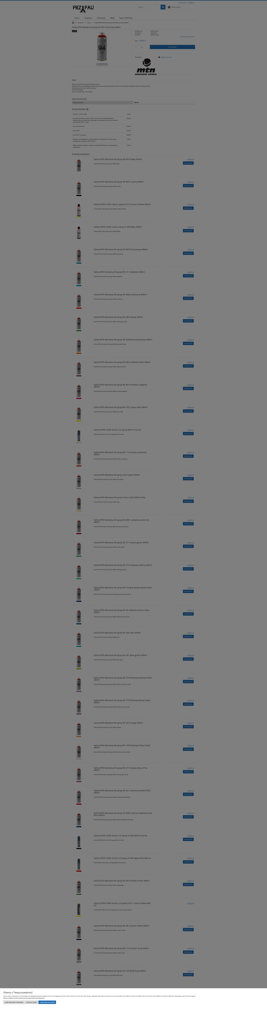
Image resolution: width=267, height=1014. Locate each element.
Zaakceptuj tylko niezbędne (14, 1002)
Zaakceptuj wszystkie (47, 1002)
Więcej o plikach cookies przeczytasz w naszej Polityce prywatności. (24, 998)
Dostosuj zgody (31, 1002)
